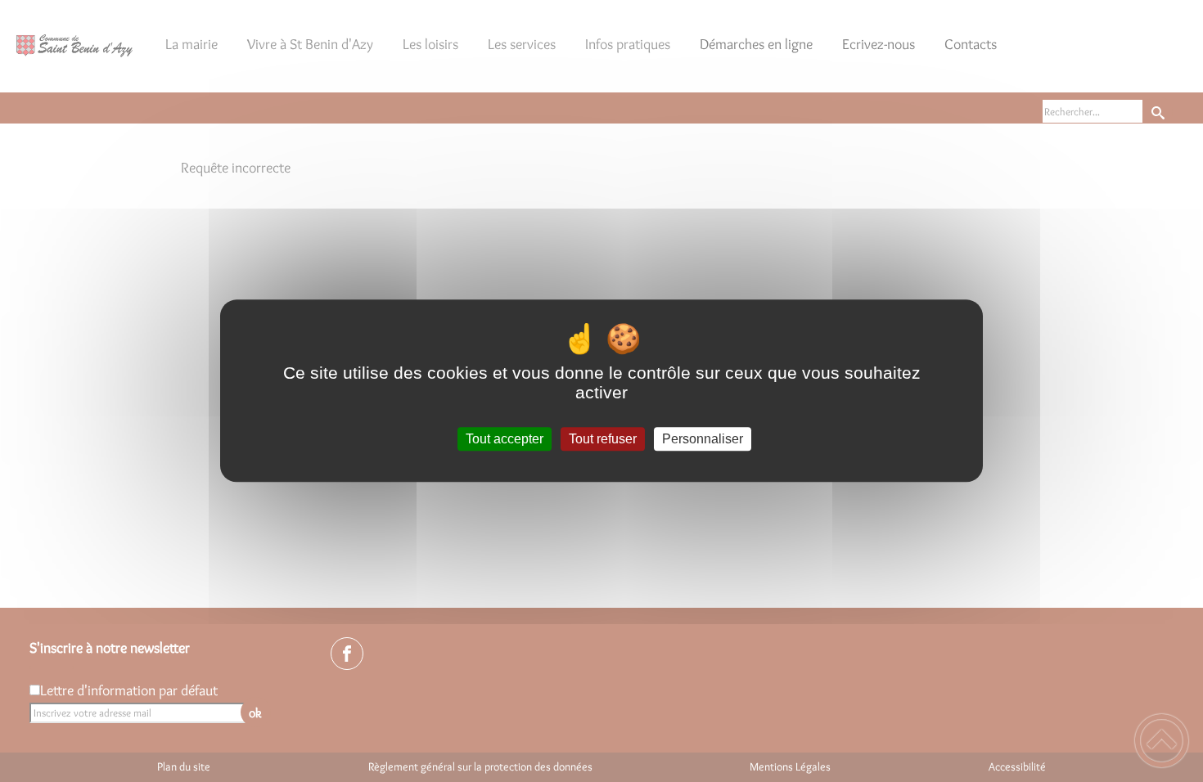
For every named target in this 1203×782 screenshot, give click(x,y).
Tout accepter (504, 439)
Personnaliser (702, 439)
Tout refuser (603, 439)
